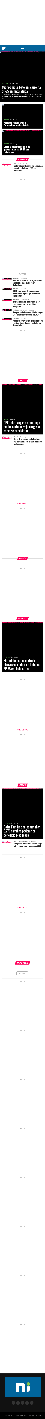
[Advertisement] (22, 22)
